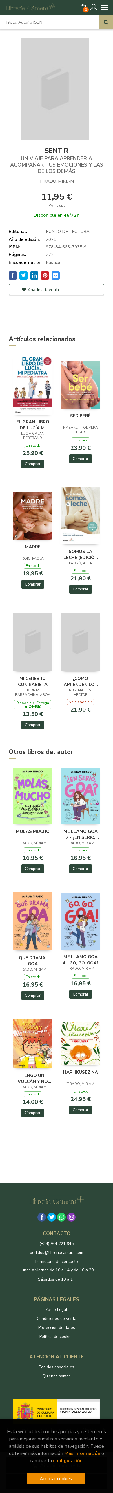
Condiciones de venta (56, 1318)
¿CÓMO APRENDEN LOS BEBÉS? (80, 681)
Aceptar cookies (56, 1479)
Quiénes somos (56, 1376)
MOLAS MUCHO (33, 831)
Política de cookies (56, 1336)
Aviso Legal (56, 1309)
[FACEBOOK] (41, 1217)
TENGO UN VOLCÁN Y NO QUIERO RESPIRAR (33, 1078)
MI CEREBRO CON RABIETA (33, 681)
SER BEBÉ (80, 416)
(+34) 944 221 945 (56, 1243)
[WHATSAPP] (61, 1217)
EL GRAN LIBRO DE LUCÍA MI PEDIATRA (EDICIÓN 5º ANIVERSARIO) (32, 425)
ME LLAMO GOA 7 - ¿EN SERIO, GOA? (80, 834)
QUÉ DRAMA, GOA (33, 960)
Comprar (33, 464)
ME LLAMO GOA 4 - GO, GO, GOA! (80, 960)
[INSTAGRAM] (71, 1217)
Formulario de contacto (56, 1261)
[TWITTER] (51, 1217)
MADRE (33, 547)
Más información (82, 1453)
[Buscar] (106, 22)
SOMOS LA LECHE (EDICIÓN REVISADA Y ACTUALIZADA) (80, 554)
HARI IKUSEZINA (80, 1072)
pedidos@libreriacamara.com (56, 1252)
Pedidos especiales (56, 1367)
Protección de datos (56, 1327)
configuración (68, 1460)
